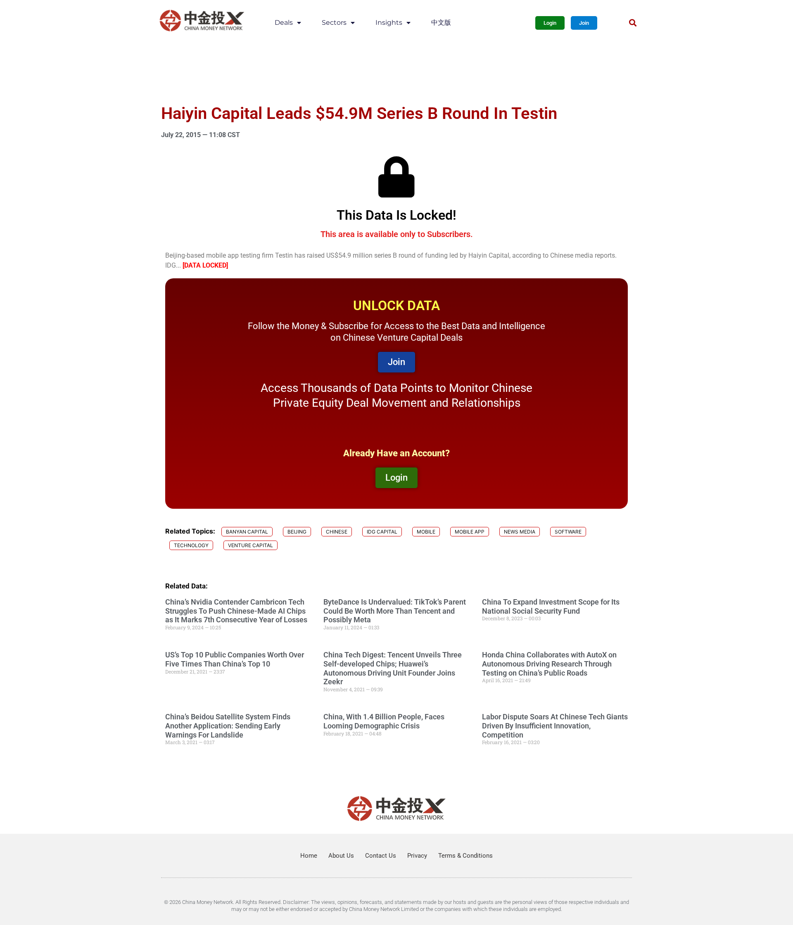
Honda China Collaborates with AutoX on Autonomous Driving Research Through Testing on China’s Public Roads (549, 663)
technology (191, 545)
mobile (426, 532)
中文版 (441, 22)
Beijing (296, 532)
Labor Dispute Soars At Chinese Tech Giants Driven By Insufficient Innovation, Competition (555, 725)
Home (308, 855)
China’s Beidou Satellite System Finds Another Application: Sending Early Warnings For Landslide (227, 725)
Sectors (334, 22)
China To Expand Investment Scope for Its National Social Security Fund (551, 606)
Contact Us (380, 855)
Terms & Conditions (465, 855)
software (568, 532)
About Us (341, 855)
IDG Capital (382, 532)
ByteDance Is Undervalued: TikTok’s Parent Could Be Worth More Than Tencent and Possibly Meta (394, 611)
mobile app (469, 532)
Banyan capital (247, 532)
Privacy (417, 855)
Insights (388, 22)
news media (519, 532)
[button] (632, 23)
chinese (336, 532)
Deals (284, 22)
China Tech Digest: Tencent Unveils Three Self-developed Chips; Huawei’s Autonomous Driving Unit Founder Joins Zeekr (392, 668)
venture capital (250, 545)
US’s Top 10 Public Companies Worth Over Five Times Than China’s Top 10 (234, 659)
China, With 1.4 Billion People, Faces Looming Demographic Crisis (383, 721)
